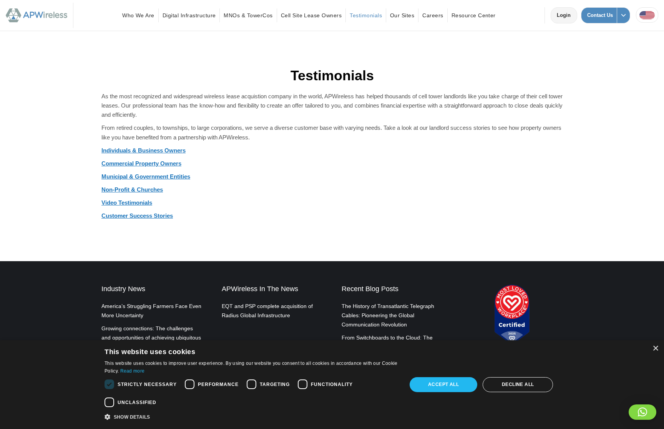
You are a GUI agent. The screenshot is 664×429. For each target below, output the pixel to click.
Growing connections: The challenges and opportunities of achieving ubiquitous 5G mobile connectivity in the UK (151, 337)
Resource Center (474, 15)
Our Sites (402, 15)
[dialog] (332, 384)
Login (567, 15)
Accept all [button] (443, 384)
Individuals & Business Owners (143, 150)
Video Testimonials (126, 202)
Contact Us (600, 15)
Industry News (123, 289)
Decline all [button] (518, 384)
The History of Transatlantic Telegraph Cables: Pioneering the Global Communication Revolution (388, 315)
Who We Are (138, 15)
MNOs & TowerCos (248, 15)
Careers (432, 15)
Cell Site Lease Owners (311, 15)
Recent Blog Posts (370, 289)
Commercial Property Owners (141, 163)
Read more (132, 371)
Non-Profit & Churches (132, 189)
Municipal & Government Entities (145, 176)
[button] (642, 412)
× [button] (655, 348)
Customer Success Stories (137, 215)
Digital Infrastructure (189, 15)
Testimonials (366, 15)
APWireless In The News (260, 289)
